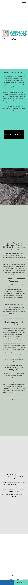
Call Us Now (7, 582)
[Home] (14, 34)
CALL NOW (14, 135)
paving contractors (19, 374)
